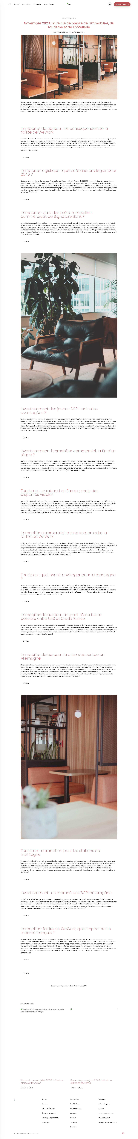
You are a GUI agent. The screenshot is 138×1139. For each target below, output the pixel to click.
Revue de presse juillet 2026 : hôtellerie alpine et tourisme (42, 1082)
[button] (26, 973)
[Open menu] (10, 4)
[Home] (69, 4)
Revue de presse (69, 18)
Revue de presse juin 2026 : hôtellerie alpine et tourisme (91, 1081)
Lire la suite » (27, 1087)
